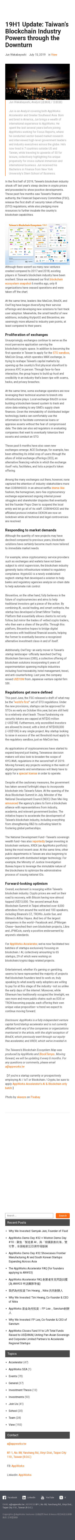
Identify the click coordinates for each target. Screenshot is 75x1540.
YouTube (50, 1497)
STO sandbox (61, 352)
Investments (16, 1397)
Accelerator (16, 1362)
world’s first (21, 702)
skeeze (21, 1097)
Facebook (12, 1497)
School (13, 1410)
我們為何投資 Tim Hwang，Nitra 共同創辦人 (36, 1290)
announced (11, 803)
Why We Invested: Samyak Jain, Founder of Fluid (38, 1231)
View (54, 54)
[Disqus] (37, 1165)
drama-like (58, 488)
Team (12, 1417)
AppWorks (18, 1466)
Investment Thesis (20, 1390)
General (13, 1383)
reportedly (38, 841)
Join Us (13, 1404)
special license (28, 773)
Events (13, 1376)
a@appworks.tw (16, 1443)
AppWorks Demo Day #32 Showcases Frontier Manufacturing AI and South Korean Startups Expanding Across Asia (37, 1257)
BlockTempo (47, 1054)
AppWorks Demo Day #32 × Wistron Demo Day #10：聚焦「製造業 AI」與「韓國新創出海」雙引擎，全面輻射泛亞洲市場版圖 (38, 1242)
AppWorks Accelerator (23, 944)
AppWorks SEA (18, 1369)
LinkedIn (31, 1497)
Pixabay (35, 1097)
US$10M (19, 679)
